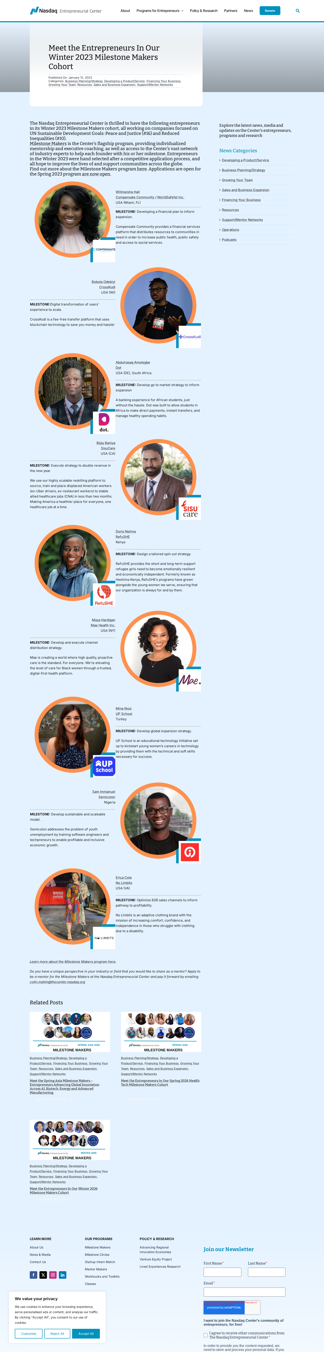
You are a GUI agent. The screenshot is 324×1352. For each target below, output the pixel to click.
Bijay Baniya (106, 443)
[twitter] (43, 1275)
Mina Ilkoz (124, 708)
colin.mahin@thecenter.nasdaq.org (57, 982)
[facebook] (33, 1275)
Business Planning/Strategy (83, 81)
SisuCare (108, 448)
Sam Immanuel (103, 792)
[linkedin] (62, 1275)
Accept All (85, 1333)
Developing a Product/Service (124, 81)
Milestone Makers (48, 143)
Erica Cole (124, 877)
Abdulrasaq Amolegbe (133, 362)
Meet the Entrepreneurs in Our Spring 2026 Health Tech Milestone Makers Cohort (160, 1083)
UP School (124, 714)
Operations (230, 230)
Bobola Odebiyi (103, 282)
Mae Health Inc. (103, 625)
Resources (84, 84)
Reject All (57, 1333)
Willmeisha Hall (128, 192)
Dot (118, 368)
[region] (57, 1317)
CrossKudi (107, 287)
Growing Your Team (62, 84)
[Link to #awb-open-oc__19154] (298, 11)
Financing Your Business (164, 81)
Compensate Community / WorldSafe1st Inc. (150, 197)
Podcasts (229, 240)
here (142, 169)
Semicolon (107, 797)
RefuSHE (123, 537)
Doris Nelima (126, 531)
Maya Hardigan (103, 620)
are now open (96, 174)
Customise (28, 1333)
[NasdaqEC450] (66, 8)
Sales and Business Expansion (114, 84)
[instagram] (53, 1275)
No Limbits (124, 883)
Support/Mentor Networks (155, 84)
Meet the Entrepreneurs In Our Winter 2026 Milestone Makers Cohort (64, 1191)
